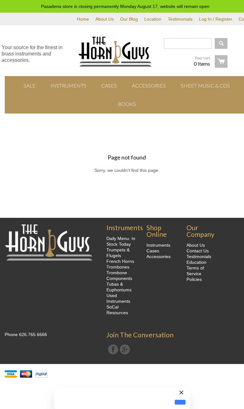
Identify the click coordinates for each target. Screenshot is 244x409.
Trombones (117, 266)
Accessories (158, 256)
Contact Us (197, 250)
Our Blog (129, 19)
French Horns (120, 261)
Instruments (158, 245)
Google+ (125, 349)
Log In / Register (215, 19)
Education (196, 262)
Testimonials (180, 19)
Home (83, 19)
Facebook (113, 349)
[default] (180, 402)
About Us (104, 19)
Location (152, 19)
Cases (152, 250)
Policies (194, 279)
